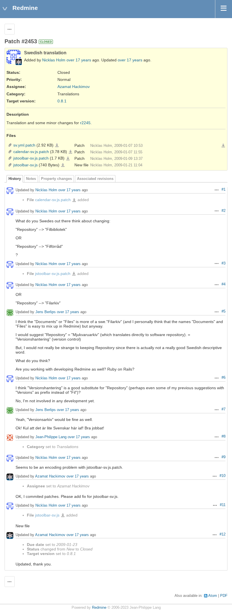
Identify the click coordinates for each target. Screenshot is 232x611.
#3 (223, 263)
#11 (222, 505)
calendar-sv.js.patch (31, 151)
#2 (223, 211)
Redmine (99, 608)
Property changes (56, 179)
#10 (222, 476)
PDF (223, 596)
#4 (223, 284)
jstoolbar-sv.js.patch (31, 158)
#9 (223, 457)
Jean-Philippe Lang (50, 437)
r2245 (85, 123)
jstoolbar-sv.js (25, 165)
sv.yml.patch (24, 145)
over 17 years (78, 60)
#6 (223, 378)
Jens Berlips (45, 312)
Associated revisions (95, 179)
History (14, 179)
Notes (31, 179)
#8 (223, 436)
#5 (223, 311)
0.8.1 (61, 101)
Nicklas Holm (53, 60)
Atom (212, 596)
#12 (222, 534)
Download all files (223, 145)
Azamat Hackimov (73, 86)
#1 (223, 190)
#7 (223, 409)
